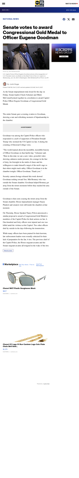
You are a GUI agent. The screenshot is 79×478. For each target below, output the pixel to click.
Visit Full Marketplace (40, 264)
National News (11, 19)
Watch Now (71, 4)
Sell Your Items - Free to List (26, 265)
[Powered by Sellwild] (46, 384)
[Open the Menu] (3, 3)
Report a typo (8, 250)
